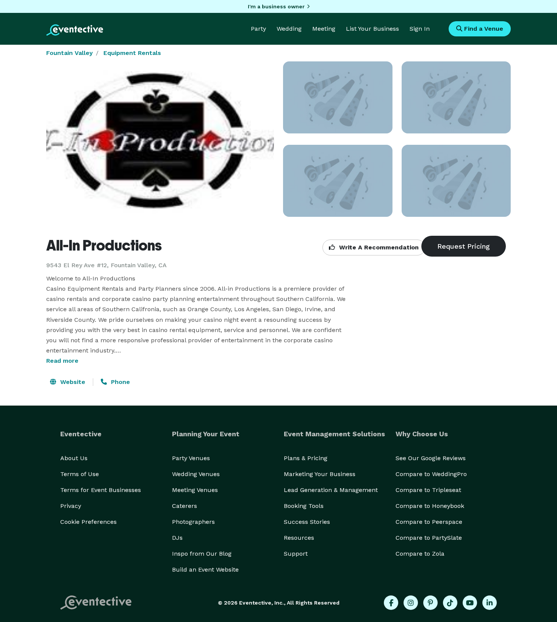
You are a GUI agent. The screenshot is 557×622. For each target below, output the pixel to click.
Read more (62, 360)
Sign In (420, 28)
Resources (299, 537)
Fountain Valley (69, 52)
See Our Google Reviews (431, 458)
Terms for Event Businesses (100, 490)
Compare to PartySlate (429, 537)
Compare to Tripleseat (428, 490)
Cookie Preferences (88, 521)
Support (296, 553)
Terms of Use (79, 474)
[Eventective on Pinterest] (430, 602)
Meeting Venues (195, 490)
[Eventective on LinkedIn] (489, 602)
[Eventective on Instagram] (411, 602)
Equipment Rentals (132, 52)
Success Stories (307, 521)
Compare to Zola (420, 553)
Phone (119, 381)
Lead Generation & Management (331, 490)
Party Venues (191, 458)
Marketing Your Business (319, 474)
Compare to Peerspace (429, 521)
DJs (177, 537)
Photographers (193, 521)
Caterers (184, 505)
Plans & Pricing (305, 458)
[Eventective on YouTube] (470, 602)
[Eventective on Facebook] (391, 602)
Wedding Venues (196, 474)
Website (71, 381)
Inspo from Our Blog (202, 553)
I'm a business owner (276, 6)
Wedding (289, 28)
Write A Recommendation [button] (378, 247)
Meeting (323, 28)
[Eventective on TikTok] (450, 602)
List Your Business (372, 28)
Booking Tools (304, 505)
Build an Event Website (205, 569)
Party (258, 28)
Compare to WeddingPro (431, 474)
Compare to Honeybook (430, 505)
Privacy (70, 505)
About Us (74, 458)
